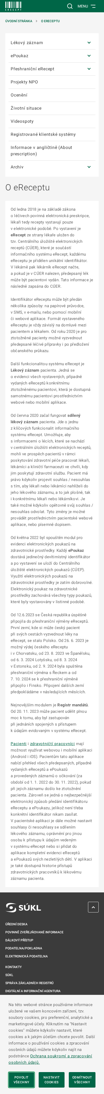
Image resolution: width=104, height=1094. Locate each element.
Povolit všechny (21, 1080)
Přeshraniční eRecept (32, 68)
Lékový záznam (27, 42)
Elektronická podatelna (26, 956)
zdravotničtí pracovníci (52, 743)
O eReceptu (50, 21)
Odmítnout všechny (82, 1080)
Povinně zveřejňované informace (34, 932)
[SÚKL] (13, 6)
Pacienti (19, 743)
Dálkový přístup (19, 940)
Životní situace (26, 108)
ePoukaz (20, 55)
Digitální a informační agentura (33, 991)
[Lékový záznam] (89, 42)
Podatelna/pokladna (23, 948)
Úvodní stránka (18, 21)
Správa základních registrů (29, 983)
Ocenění (19, 95)
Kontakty (13, 967)
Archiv (17, 167)
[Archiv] (89, 167)
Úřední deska (16, 924)
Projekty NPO (24, 81)
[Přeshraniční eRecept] (89, 69)
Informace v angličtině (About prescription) (41, 150)
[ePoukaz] (89, 56)
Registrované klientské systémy (43, 134)
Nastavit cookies (51, 1080)
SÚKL (9, 975)
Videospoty (22, 121)
